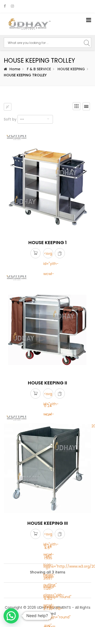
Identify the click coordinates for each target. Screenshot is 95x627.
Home (14, 69)
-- (22, 119)
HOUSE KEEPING (71, 69)
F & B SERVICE (39, 69)
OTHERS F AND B (19, 585)
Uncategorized (19, 132)
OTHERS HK (15, 594)
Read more (35, 253)
